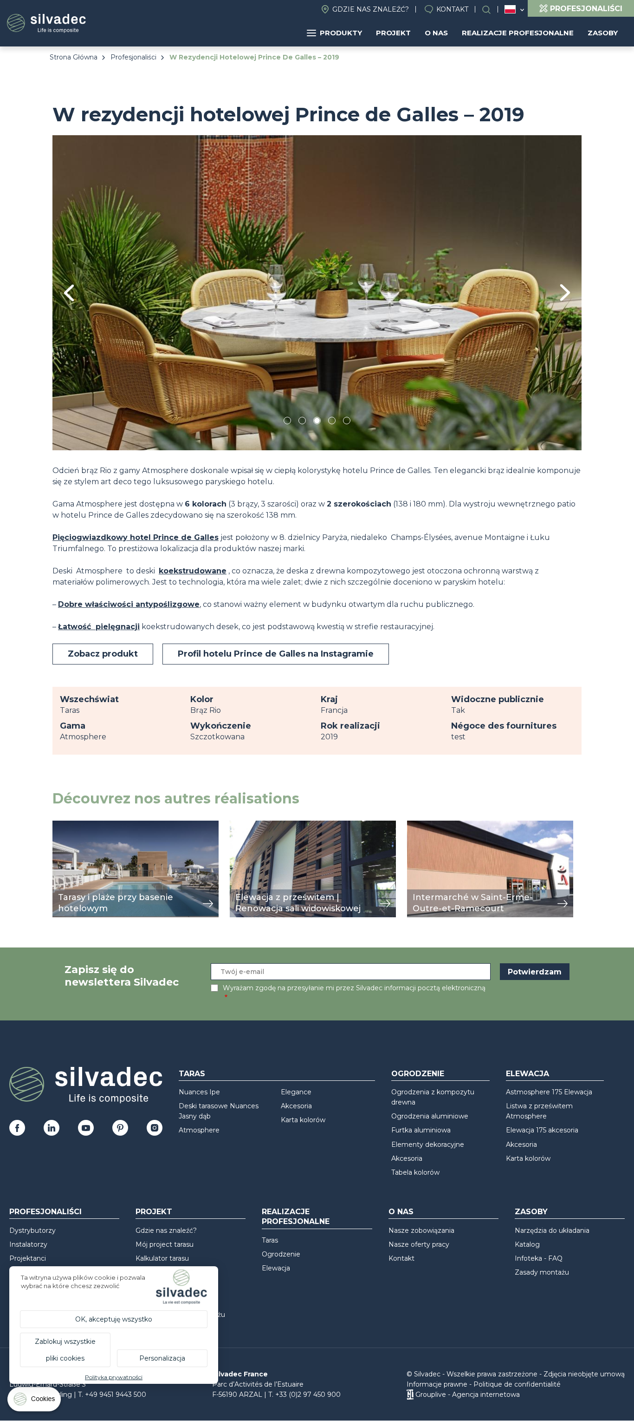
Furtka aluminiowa (421, 1130)
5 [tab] (347, 422)
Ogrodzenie (417, 1073)
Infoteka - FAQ (539, 1258)
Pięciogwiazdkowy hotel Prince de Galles (135, 537)
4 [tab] (332, 422)
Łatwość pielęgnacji (99, 626)
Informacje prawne (437, 1384)
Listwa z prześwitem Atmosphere (539, 1111)
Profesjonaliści (133, 57)
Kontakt (452, 9)
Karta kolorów (303, 1120)
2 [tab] (302, 422)
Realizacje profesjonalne (518, 32)
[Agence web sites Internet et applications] (410, 1394)
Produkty (341, 32)
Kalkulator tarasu (162, 1258)
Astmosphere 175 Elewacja (549, 1092)
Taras (192, 1073)
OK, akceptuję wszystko (113, 1319)
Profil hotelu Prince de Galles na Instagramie (276, 654)
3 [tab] (317, 422)
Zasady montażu (542, 1272)
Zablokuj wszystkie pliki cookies (65, 1349)
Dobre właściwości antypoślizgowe (129, 604)
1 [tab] (287, 422)
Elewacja (527, 1073)
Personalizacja (162, 1358)
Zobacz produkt (103, 654)
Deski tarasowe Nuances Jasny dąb (219, 1111)
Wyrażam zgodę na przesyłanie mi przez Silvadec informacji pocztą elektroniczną (354, 988)
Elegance (296, 1092)
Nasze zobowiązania (421, 1230)
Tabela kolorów (415, 1172)
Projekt (393, 32)
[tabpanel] (317, 292)
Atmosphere (199, 1130)
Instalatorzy (28, 1244)
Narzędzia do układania (552, 1230)
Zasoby (603, 32)
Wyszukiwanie (491, 9)
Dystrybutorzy (32, 1230)
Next (565, 292)
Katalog (527, 1244)
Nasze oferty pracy (418, 1244)
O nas (436, 32)
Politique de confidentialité (517, 1384)
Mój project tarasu (165, 1244)
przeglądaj (72, 825)
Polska (510, 9)
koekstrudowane (192, 570)
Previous (69, 293)
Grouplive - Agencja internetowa (467, 1394)
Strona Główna (73, 57)
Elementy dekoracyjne (427, 1144)
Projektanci (27, 1258)
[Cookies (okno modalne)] (35, 1401)
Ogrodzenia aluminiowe (429, 1116)
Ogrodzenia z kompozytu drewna (432, 1097)
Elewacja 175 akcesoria (542, 1130)
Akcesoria (296, 1106)
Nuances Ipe (199, 1092)
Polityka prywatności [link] (113, 1377)
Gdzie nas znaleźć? (370, 9)
